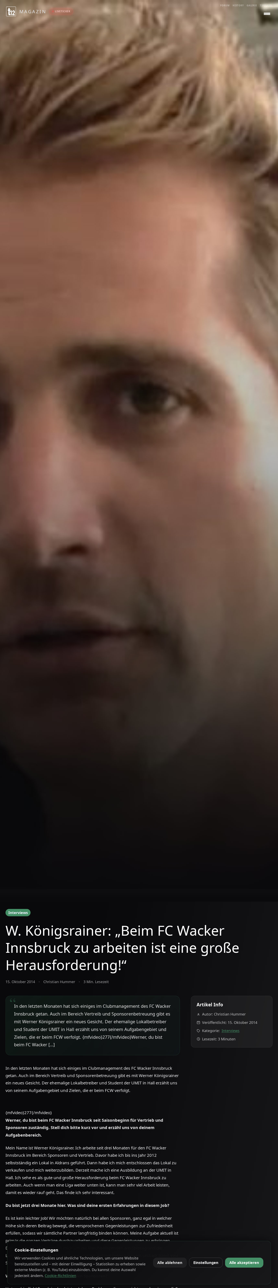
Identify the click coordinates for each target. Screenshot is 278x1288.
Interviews (18, 912)
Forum (225, 5)
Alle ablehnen (169, 1262)
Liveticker (62, 11)
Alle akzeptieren (244, 1262)
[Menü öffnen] (267, 13)
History (238, 5)
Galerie (252, 5)
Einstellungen (205, 1262)
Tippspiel (266, 5)
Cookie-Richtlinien (60, 1275)
